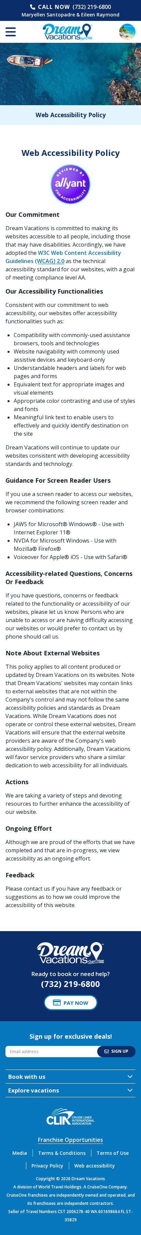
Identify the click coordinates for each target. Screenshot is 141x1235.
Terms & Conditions (62, 1153)
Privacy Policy (47, 1165)
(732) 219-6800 (92, 7)
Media (19, 1153)
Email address (20, 1048)
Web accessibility (94, 1165)
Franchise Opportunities (70, 1140)
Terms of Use (113, 1153)
